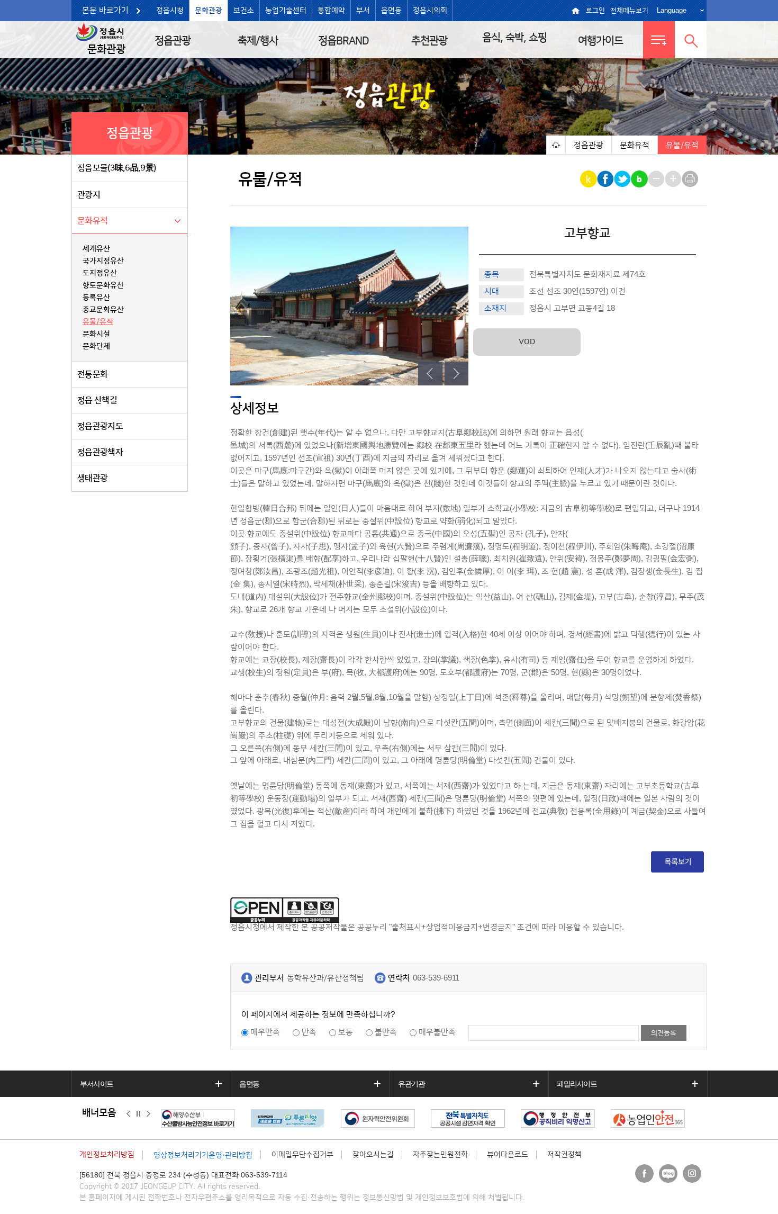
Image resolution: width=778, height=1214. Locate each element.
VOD (527, 341)
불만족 (386, 1032)
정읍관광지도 (100, 426)
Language (671, 10)
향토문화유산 (103, 285)
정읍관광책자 (100, 452)
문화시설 (96, 334)
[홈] (555, 145)
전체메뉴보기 (629, 10)
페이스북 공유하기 (606, 178)
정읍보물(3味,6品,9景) (116, 168)
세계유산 (96, 249)
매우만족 (265, 1032)
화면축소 (657, 178)
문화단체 (96, 346)
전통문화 (92, 374)
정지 (138, 1113)
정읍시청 (170, 10)
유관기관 (411, 1084)
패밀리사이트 (577, 1084)
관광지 (88, 195)
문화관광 (208, 10)
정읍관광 (173, 41)
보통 (345, 1032)
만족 (309, 1032)
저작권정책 (564, 1154)
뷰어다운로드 (507, 1154)
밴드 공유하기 (640, 178)
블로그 (668, 1173)
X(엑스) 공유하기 (623, 178)
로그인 (595, 10)
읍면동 (391, 10)
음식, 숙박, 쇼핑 (514, 37)
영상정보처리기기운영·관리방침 (202, 1155)
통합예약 (331, 10)
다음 (148, 1113)
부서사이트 (96, 1084)
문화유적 (92, 221)
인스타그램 (692, 1173)
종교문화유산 (103, 309)
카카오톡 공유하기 (589, 178)
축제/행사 (258, 41)
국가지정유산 (103, 261)
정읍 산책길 (97, 400)
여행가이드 (600, 41)
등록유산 (96, 297)
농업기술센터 (285, 10)
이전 (128, 1113)
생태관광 (92, 478)
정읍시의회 (430, 10)
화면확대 (674, 178)
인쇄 (691, 178)
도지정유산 (100, 273)
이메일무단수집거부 (302, 1154)
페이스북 (644, 1173)
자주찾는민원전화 (440, 1154)
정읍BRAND (343, 41)
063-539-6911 (436, 978)
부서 (363, 10)
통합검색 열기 (691, 39)
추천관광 (429, 41)
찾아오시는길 (373, 1154)
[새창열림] (200, 1118)
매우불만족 (437, 1032)
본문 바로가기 (105, 10)
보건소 (243, 10)
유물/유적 (98, 322)
